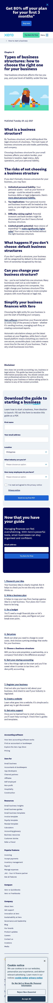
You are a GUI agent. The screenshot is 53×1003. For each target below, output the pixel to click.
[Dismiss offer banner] (47, 5)
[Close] (44, 961)
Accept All (26, 999)
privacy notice (36, 977)
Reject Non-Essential (26, 992)
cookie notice (21, 977)
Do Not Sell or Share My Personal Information (26, 984)
